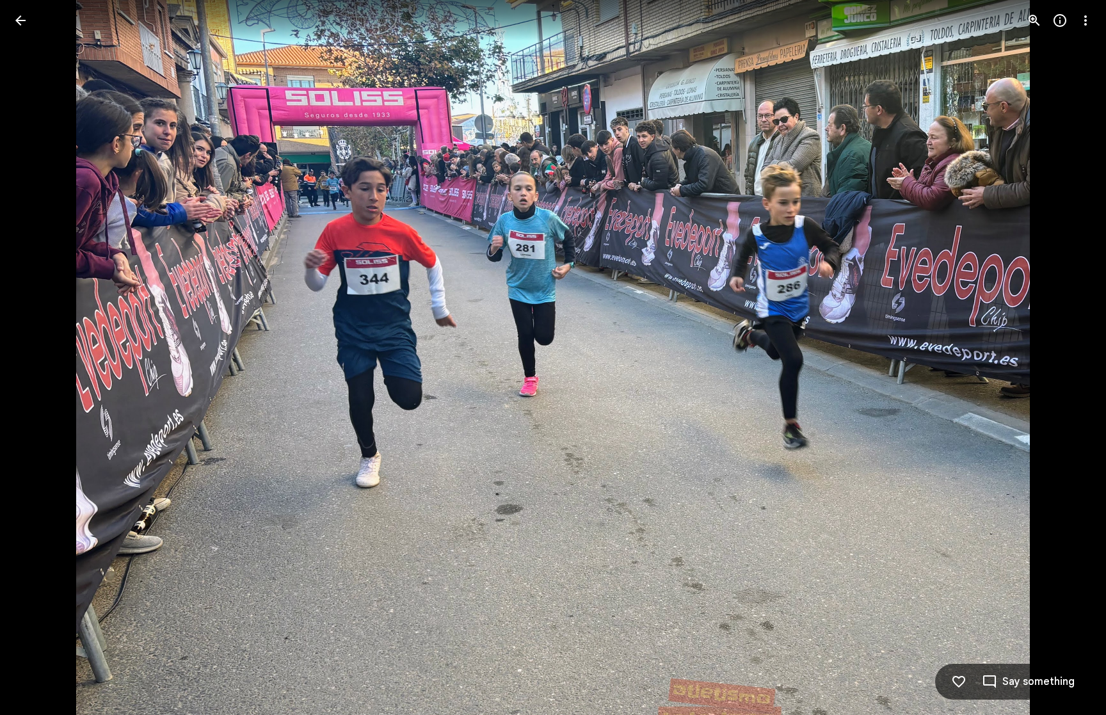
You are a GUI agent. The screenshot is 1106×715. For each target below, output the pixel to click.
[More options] (1085, 20)
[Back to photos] (20, 20)
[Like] (958, 681)
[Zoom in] (1034, 20)
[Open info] (1060, 20)
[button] (36, 358)
